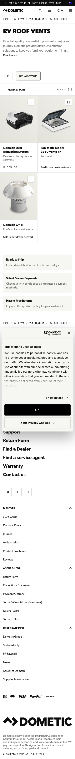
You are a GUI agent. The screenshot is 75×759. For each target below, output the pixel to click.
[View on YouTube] (27, 492)
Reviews (8, 559)
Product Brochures (26, 551)
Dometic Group (25, 636)
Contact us (14, 474)
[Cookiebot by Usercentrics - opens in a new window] (45, 333)
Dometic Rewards (14, 525)
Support (11, 432)
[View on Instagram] (7, 492)
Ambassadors (11, 542)
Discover (9, 508)
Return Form (16, 440)
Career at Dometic (26, 671)
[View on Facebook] (17, 492)
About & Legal (12, 568)
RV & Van (19, 19)
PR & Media (22, 653)
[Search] (40, 10)
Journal (7, 534)
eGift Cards (10, 517)
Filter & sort (16, 89)
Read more (10, 55)
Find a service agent (24, 457)
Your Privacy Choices (35, 422)
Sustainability (11, 645)
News (18, 662)
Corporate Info (13, 628)
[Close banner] (69, 333)
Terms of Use (10, 619)
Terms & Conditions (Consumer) (22, 602)
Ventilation (36, 19)
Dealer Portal (23, 611)
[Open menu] (70, 10)
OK (37, 410)
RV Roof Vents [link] (58, 19)
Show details (54, 397)
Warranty (13, 466)
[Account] (49, 10)
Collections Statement (17, 585)
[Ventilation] (8, 76)
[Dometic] (13, 10)
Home (6, 19)
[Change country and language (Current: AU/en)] (70, 3)
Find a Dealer (17, 449)
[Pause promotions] (5, 3)
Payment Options (26, 594)
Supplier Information (16, 679)
